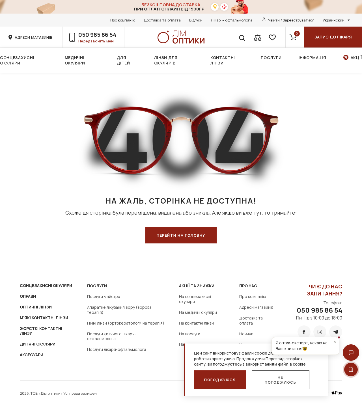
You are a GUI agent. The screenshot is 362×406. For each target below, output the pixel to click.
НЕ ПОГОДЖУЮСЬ (280, 380)
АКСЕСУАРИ (31, 354)
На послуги (189, 333)
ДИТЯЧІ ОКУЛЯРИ (37, 344)
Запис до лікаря (333, 37)
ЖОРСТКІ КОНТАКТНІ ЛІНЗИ (41, 331)
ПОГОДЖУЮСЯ (220, 379)
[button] (351, 352)
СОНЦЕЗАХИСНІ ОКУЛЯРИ (46, 285)
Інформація (312, 57)
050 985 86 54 (97, 34)
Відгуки (195, 20)
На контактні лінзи (196, 323)
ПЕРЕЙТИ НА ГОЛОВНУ (181, 235)
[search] (241, 37)
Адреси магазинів (256, 307)
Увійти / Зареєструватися (291, 20)
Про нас (248, 285)
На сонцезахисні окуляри (195, 299)
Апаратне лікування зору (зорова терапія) (119, 309)
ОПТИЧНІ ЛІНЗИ (36, 307)
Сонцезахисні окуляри (17, 60)
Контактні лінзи (222, 60)
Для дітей (123, 60)
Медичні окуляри (75, 60)
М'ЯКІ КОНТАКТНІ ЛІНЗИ (44, 317)
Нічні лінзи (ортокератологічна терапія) (125, 323)
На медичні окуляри (198, 312)
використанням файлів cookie (275, 364)
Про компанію (122, 20)
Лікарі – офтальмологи (231, 20)
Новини (246, 333)
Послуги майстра (103, 296)
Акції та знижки (196, 285)
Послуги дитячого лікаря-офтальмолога (111, 336)
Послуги (271, 57)
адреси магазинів (33, 37)
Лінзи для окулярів (166, 60)
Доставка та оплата (162, 20)
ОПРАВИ (28, 296)
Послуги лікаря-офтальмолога (116, 349)
